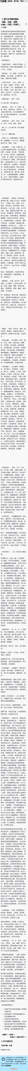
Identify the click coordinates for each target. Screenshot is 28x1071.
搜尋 (15, 22)
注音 (9, 22)
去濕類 (3, 24)
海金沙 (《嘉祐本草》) (18, 1037)
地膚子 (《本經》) (8, 1034)
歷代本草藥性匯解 (11, 19)
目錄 (3, 22)
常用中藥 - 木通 (6, 1045)
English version (5, 1049)
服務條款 (8, 1065)
